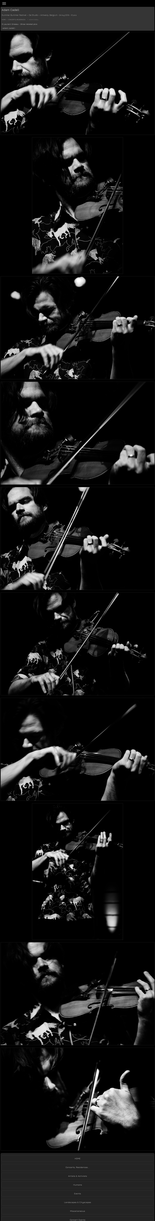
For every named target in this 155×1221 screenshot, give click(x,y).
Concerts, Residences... (17, 19)
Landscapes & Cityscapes (77, 1202)
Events (77, 1193)
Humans (77, 1185)
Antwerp (44, 15)
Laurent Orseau (11, 24)
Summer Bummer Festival (14, 15)
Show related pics (28, 24)
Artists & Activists (77, 1176)
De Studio (33, 15)
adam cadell (9, 28)
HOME (77, 1158)
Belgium (53, 15)
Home (4, 19)
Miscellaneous (77, 1211)
